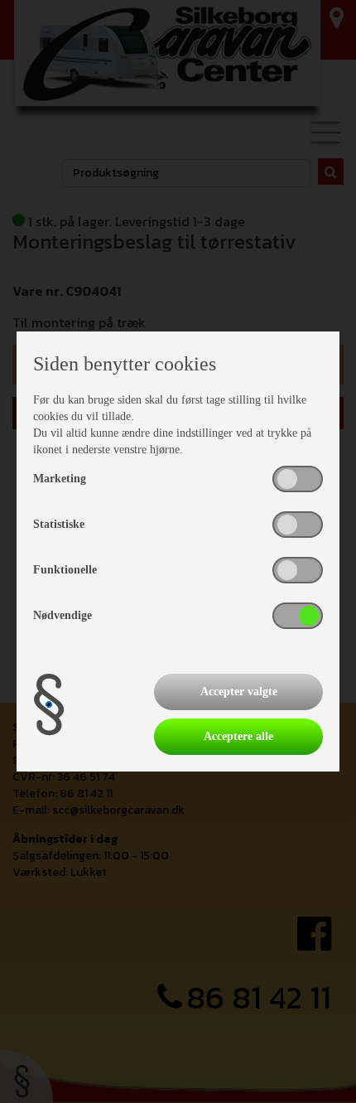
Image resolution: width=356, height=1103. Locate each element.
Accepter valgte (238, 691)
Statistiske (58, 524)
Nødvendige (62, 615)
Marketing (59, 478)
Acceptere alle (238, 736)
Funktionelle (65, 570)
